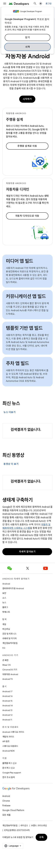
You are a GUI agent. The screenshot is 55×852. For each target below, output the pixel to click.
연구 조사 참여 (8, 777)
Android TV (7, 679)
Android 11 (7, 719)
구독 (41, 837)
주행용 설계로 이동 (27, 146)
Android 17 (7, 691)
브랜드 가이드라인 (39, 825)
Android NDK (8, 750)
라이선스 (24, 825)
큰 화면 (5, 660)
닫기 (27, 37)
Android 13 (7, 710)
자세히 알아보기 (27, 551)
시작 (27, 46)
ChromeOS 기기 (9, 669)
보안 (4, 593)
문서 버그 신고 (8, 768)
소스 (4, 598)
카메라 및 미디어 (9, 638)
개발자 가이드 (8, 736)
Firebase (6, 805)
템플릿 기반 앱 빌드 (24, 328)
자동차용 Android (10, 674)
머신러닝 (6, 629)
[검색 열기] (35, 3)
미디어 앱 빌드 (19, 261)
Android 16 (7, 696)
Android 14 (7, 705)
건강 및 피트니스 (9, 633)
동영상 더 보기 (11, 464)
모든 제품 (6, 815)
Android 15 (7, 700)
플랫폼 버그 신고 (9, 763)
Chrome (6, 800)
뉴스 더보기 (10, 412)
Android (6, 583)
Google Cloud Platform (13, 810)
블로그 (5, 607)
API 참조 (6, 741)
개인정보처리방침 (10, 643)
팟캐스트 (6, 612)
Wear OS (6, 665)
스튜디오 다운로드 (10, 746)
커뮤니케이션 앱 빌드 (26, 296)
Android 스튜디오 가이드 (13, 732)
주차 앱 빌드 (17, 363)
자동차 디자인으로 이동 (27, 215)
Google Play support (11, 772)
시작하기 (27, 99)
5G (3, 648)
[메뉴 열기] (5, 3)
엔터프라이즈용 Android (13, 588)
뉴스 (4, 602)
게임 (4, 624)
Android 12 (7, 715)
